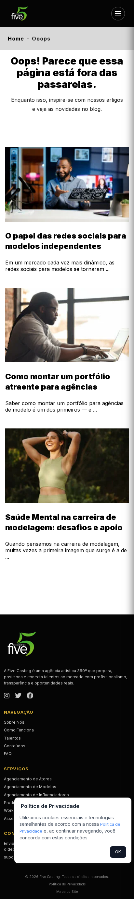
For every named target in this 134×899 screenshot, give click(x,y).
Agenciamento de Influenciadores (36, 794)
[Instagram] (7, 696)
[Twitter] (18, 696)
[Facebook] (30, 696)
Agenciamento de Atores (28, 778)
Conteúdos (14, 745)
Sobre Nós (14, 722)
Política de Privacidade (67, 884)
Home (16, 38)
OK (118, 851)
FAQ (8, 753)
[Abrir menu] (118, 13)
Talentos (12, 738)
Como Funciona (19, 730)
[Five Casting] (22, 13)
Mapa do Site (67, 892)
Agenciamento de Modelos (30, 786)
